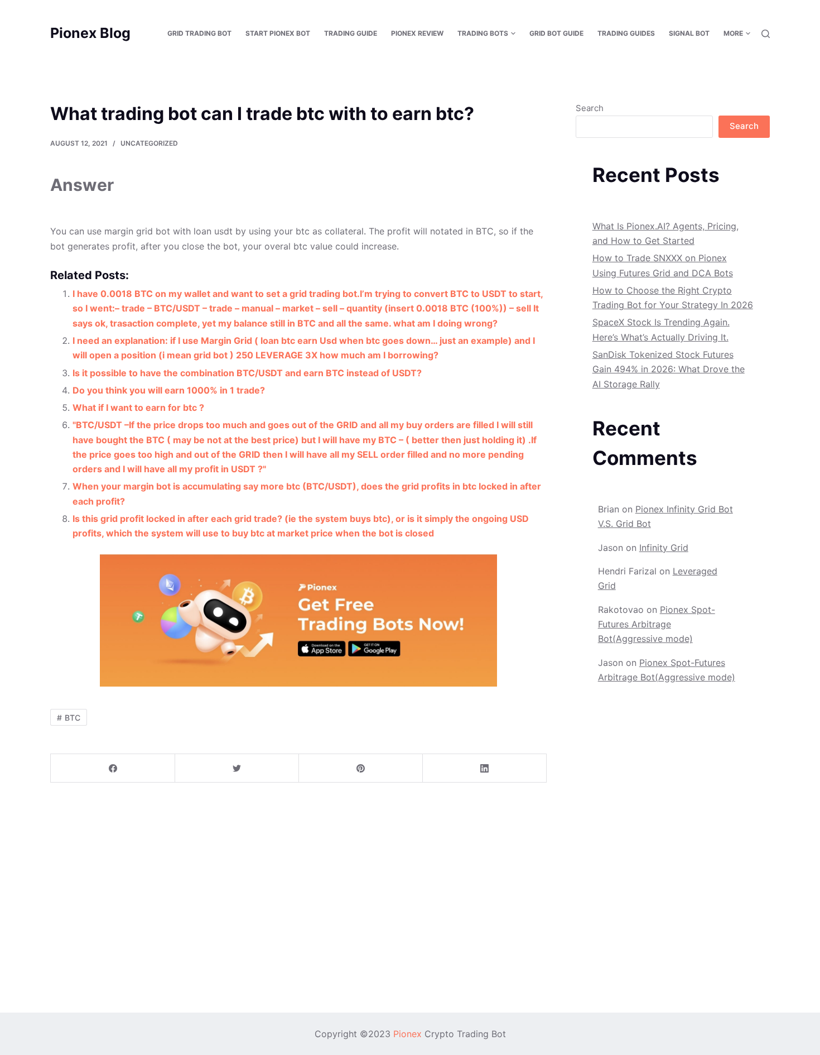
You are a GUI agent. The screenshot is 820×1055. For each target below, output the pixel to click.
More (733, 33)
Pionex (407, 1033)
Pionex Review (417, 33)
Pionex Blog (90, 33)
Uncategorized (149, 143)
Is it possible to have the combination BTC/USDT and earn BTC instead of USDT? (247, 372)
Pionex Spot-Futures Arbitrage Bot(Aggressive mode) (656, 624)
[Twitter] (237, 768)
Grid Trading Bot (199, 33)
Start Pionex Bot (277, 33)
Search (590, 108)
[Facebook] (113, 768)
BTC (72, 717)
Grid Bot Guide (556, 33)
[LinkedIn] (484, 768)
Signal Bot (689, 33)
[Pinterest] (360, 768)
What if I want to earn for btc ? (138, 407)
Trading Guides (626, 33)
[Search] (765, 34)
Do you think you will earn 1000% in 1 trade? (169, 390)
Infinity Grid (663, 547)
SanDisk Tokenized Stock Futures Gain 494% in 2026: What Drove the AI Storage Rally (668, 369)
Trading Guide (350, 33)
